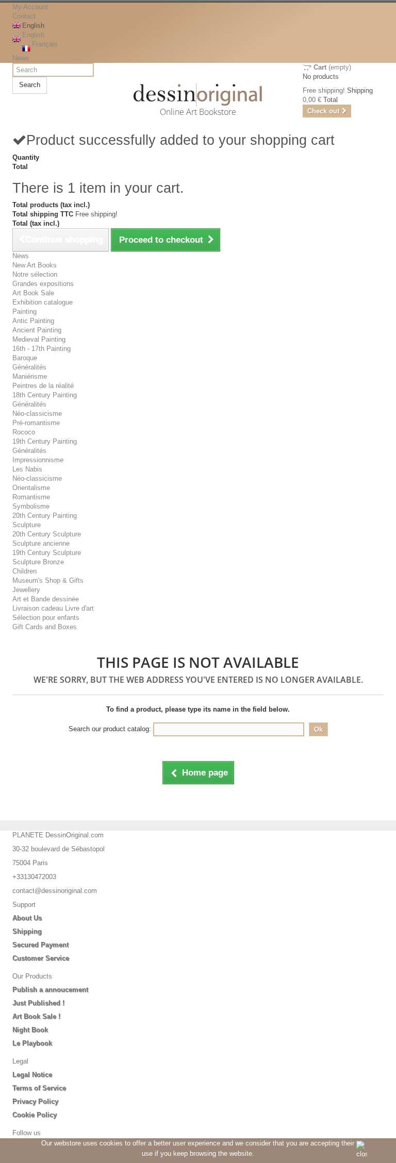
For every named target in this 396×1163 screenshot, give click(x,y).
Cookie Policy (34, 1115)
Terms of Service (39, 1088)
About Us (27, 918)
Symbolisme (31, 506)
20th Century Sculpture (46, 534)
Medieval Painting (38, 339)
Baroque (24, 358)
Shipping (27, 931)
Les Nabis (27, 469)
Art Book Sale (33, 293)
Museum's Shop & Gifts (48, 580)
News (20, 58)
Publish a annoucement (50, 989)
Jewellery (26, 590)
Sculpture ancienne (41, 543)
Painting (24, 311)
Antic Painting (33, 321)
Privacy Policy (35, 1101)
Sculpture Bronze (38, 562)
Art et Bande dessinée (45, 599)
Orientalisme (31, 488)
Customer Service (40, 958)
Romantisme (31, 497)
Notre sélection (34, 274)
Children (24, 571)
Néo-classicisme (37, 413)
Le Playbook (32, 1043)
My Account (30, 7)
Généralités (29, 367)
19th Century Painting (44, 441)
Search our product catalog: (110, 729)
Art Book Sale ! (36, 1016)
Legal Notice (32, 1074)
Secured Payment (40, 945)
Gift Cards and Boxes (44, 627)
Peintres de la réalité (43, 386)
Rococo (23, 432)
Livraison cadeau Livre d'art (53, 608)
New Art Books (34, 265)
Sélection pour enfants (45, 617)
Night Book (30, 1030)
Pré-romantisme (36, 423)
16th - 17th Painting (41, 348)
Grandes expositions (43, 284)
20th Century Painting (44, 515)
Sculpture (26, 525)
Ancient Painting (36, 330)
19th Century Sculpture (46, 553)
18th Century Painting (44, 395)
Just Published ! (38, 1003)
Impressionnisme (37, 460)
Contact (24, 16)
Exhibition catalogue (42, 302)
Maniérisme (29, 376)
